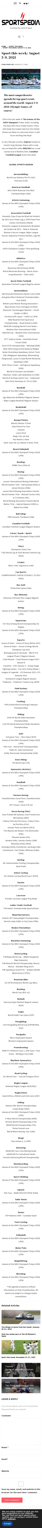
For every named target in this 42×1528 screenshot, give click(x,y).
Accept (7, 1523)
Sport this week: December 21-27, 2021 (18, 1357)
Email (5, 1459)
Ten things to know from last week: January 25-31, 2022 (20, 1328)
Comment (6, 1415)
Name (5, 1447)
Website (5, 1471)
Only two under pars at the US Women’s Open (19, 1335)
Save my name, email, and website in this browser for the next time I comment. (21, 1491)
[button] (20, 3)
